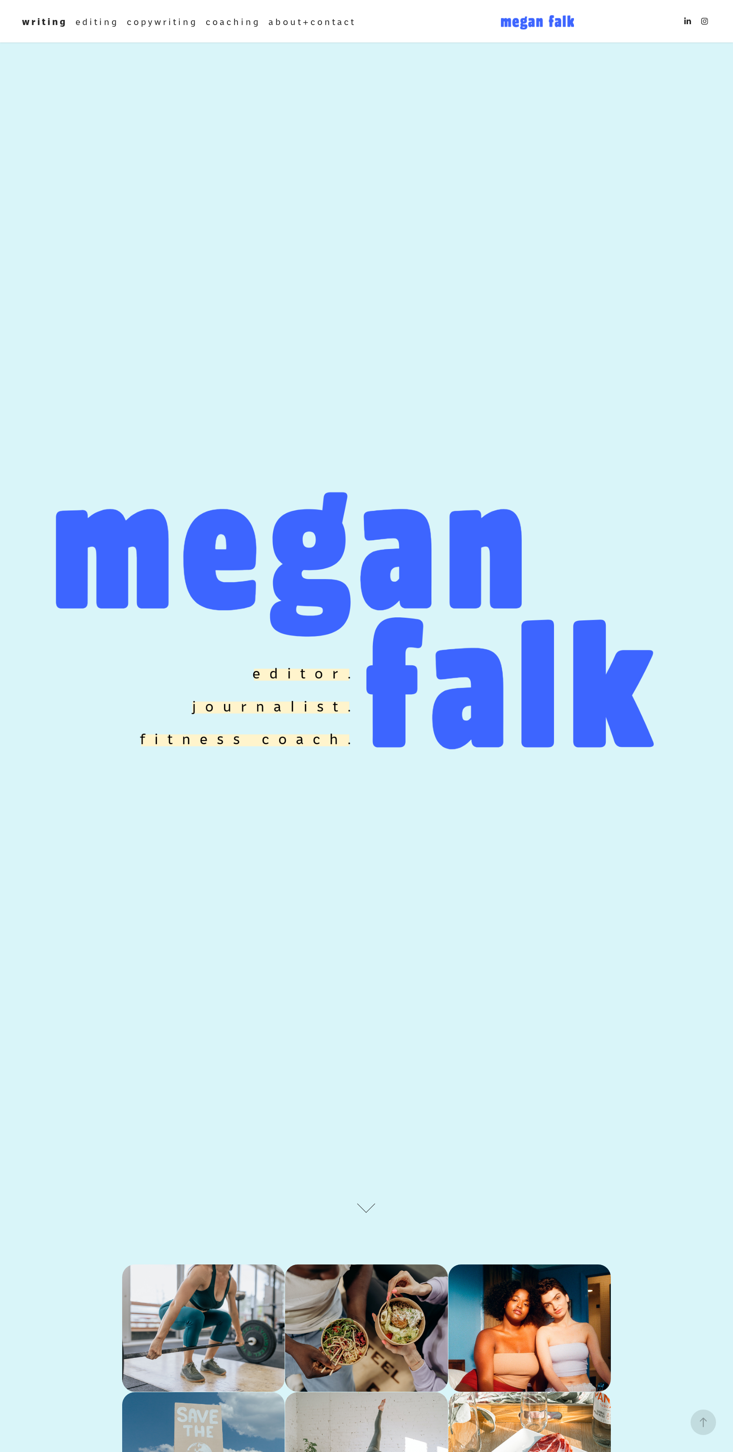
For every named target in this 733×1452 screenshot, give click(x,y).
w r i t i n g (43, 21)
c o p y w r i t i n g (161, 21)
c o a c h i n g (232, 21)
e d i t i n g (96, 21)
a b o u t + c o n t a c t (311, 21)
